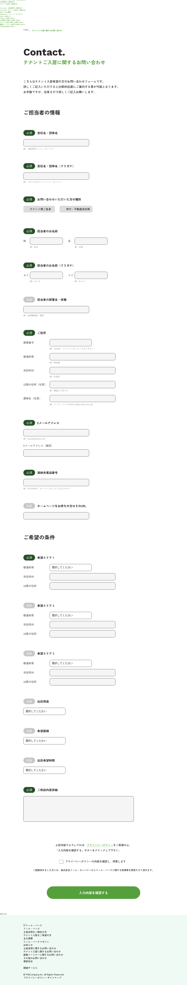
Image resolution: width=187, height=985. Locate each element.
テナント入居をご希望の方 (37, 935)
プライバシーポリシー (100, 845)
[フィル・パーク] (32, 925)
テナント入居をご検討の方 (12, 10)
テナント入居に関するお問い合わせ (11, 22)
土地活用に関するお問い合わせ (10, 20)
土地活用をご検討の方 (11, 8)
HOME (24, 29)
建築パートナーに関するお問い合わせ (12, 24)
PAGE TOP (3, 914)
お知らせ (5, 16)
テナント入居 (9, 4)
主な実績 (5, 12)
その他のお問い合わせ (7, 26)
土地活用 (7, 2)
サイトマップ (54, 977)
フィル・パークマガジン (11, 14)
